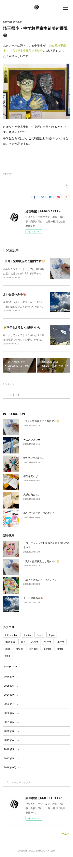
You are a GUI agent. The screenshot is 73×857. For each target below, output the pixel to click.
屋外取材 (34, 648)
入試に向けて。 (31, 494)
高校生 (35, 641)
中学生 (48, 641)
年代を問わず (30, 476)
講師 (7, 648)
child (8, 655)
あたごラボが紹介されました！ (40, 512)
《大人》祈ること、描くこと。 (40, 579)
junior (60, 648)
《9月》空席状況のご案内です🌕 (24, 261)
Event (40, 635)
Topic (52, 635)
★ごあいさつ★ (31, 439)
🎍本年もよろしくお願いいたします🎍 (28, 327)
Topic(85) (7, 173)
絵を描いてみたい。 (34, 457)
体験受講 (10, 641)
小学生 (60, 641)
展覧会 (19, 648)
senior (47, 648)
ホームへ (64, 833)
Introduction (11, 635)
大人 (23, 641)
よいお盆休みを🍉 (14, 294)
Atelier (27, 635)
